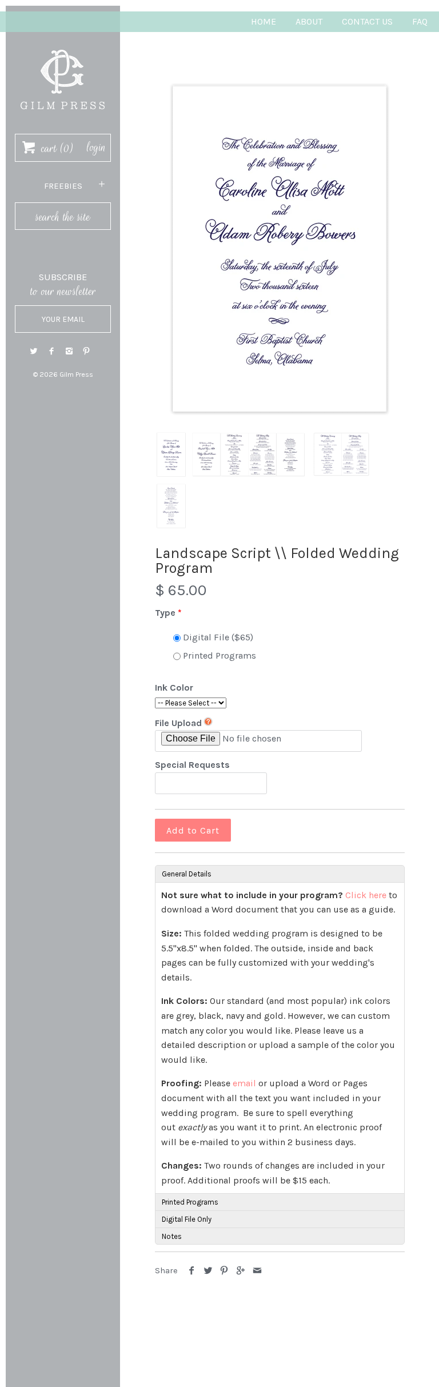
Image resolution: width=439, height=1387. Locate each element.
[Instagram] (69, 351)
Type (165, 612)
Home (263, 21)
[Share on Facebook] (192, 1270)
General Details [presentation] (186, 874)
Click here (365, 895)
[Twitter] (34, 351)
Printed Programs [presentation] (190, 1202)
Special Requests (192, 764)
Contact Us (367, 21)
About (309, 21)
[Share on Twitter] (208, 1270)
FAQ (420, 21)
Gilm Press (76, 374)
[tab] (280, 873)
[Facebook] (51, 351)
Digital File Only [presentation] (186, 1219)
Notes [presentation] (172, 1236)
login (96, 148)
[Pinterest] (86, 351)
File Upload (178, 723)
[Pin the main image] (224, 1270)
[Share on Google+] (241, 1270)
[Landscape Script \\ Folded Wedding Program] (280, 248)
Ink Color (174, 687)
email (244, 1083)
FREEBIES (63, 186)
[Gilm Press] (63, 44)
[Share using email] (257, 1270)
